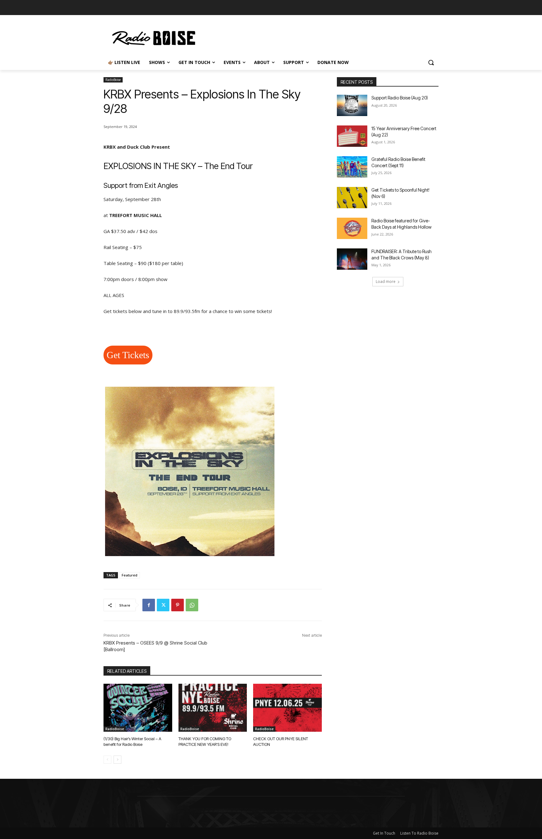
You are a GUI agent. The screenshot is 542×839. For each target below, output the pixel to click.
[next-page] (117, 760)
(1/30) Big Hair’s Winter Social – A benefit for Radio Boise (132, 741)
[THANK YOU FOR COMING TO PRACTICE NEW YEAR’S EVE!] (212, 708)
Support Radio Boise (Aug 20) (399, 97)
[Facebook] (148, 605)
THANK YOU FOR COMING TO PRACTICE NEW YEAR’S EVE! (204, 741)
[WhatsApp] (192, 605)
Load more (386, 281)
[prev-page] (107, 760)
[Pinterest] (177, 605)
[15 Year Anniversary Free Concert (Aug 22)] (352, 136)
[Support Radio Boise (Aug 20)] (352, 105)
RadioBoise (113, 79)
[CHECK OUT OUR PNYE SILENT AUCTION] (287, 708)
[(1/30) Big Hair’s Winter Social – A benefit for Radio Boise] (138, 708)
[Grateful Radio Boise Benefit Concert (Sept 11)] (352, 167)
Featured (129, 575)
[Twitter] (163, 605)
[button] (430, 62)
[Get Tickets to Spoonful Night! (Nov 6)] (352, 197)
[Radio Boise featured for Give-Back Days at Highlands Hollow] (352, 228)
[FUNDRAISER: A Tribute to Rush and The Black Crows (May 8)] (352, 259)
